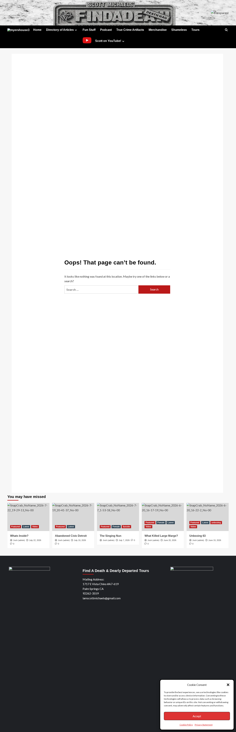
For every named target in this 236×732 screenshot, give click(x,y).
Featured (15, 526)
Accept (197, 716)
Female (116, 526)
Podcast (106, 29)
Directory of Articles (60, 29)
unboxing (216, 522)
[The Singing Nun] (118, 517)
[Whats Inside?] (28, 517)
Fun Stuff (89, 29)
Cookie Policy (186, 724)
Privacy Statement (204, 724)
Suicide (126, 526)
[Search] (226, 30)
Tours (195, 29)
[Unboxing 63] (208, 517)
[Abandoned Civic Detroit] (73, 517)
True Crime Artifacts (130, 29)
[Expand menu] (76, 30)
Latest (26, 526)
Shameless (179, 29)
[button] (228, 685)
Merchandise (158, 29)
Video (35, 526)
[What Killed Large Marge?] (163, 517)
